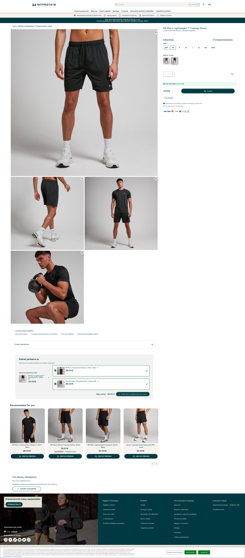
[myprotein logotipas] (44, 4)
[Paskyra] (204, 4)
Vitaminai (124, 11)
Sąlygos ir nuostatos (181, 523)
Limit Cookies (190, 552)
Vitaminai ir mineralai (147, 523)
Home (15, 26)
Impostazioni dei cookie (13, 527)
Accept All (204, 552)
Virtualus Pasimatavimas (224, 40)
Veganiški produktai (163, 11)
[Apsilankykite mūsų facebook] (10, 540)
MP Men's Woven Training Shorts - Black (65, 445)
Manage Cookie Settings (174, 552)
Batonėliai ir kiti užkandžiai (149, 514)
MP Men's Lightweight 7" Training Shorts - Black (35, 26)
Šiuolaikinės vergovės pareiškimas (185, 514)
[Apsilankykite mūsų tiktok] (15, 540)
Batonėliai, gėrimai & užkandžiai (142, 11)
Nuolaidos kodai (218, 509)
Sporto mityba (145, 519)
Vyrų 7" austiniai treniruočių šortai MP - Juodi (141, 446)
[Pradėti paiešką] (116, 4)
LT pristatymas (108, 519)
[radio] (166, 48)
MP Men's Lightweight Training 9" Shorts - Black (103, 446)
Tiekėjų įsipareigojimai (181, 537)
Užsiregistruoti (14, 504)
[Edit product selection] (147, 371)
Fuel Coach (195, 4)
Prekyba (177, 528)
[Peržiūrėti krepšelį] (209, 4)
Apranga (116, 11)
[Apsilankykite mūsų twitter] (24, 540)
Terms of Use (17, 556)
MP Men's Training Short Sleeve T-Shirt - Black (27, 446)
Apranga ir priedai (146, 509)
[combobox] (157, 4)
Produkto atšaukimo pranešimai (113, 523)
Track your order (108, 514)
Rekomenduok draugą (226, 505)
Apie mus (177, 505)
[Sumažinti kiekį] (166, 74)
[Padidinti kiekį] (172, 74)
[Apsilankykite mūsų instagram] (6, 540)
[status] (169, 74)
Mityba (142, 505)
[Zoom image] (155, 32)
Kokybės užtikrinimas (181, 509)
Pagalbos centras (109, 505)
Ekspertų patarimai (82, 11)
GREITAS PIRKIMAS (29, 456)
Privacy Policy (7, 556)
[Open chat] (29, 540)
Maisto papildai (104, 11)
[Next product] (156, 464)
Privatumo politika (180, 519)
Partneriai (177, 532)
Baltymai (94, 11)
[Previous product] (153, 464)
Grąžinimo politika (109, 509)
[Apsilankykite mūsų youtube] (19, 540)
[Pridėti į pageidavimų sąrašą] (232, 74)
